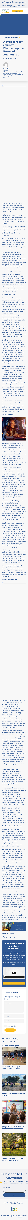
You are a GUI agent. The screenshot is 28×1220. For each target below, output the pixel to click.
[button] (25, 11)
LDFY (20, 1217)
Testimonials (13, 1203)
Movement (6, 1202)
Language (12, 1202)
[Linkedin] (7, 937)
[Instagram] (11, 1041)
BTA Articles (20, 1203)
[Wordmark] (5, 11)
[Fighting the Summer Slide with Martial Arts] (14, 1082)
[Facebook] (3, 937)
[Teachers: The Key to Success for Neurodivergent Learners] (14, 1112)
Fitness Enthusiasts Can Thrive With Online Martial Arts (13, 1159)
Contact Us (6, 1203)
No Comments (7, 60)
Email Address (7, 1187)
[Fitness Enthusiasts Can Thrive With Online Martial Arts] (14, 1144)
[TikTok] (4, 1041)
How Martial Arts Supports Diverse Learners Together (12, 1067)
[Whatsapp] (14, 937)
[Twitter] (11, 937)
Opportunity (19, 1202)
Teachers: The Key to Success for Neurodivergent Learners (13, 1127)
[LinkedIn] (14, 1041)
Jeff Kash (6, 68)
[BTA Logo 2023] (14, 1209)
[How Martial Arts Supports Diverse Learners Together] (14, 1056)
